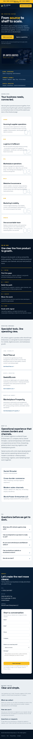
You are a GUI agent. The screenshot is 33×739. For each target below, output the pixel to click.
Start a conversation (26, 5)
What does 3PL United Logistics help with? (14, 528)
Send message (16, 663)
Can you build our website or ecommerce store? (12, 551)
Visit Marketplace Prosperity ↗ (11, 410)
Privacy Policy (7, 669)
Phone (5, 632)
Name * (5, 619)
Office (3, 594)
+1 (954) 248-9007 (6, 590)
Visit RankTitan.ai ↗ (8, 366)
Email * (5, 626)
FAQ (7, 736)
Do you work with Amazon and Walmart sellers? (15, 544)
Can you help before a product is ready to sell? (15, 536)
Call (2, 588)
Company (3, 603)
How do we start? (8, 558)
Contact (19, 736)
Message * (6, 651)
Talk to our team (7, 37)
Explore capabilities (22, 37)
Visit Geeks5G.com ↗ (9, 388)
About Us (3, 736)
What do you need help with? (11, 644)
